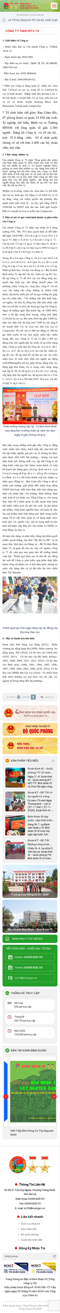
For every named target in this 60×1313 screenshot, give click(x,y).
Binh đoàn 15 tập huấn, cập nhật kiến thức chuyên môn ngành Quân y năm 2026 (40, 818)
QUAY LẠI (49, 697)
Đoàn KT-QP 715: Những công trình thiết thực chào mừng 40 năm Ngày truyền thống (41, 842)
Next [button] (54, 1097)
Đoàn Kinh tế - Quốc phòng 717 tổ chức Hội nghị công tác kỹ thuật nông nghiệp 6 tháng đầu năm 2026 (41, 770)
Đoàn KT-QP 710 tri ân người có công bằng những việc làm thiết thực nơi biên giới (40, 794)
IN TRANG (11, 697)
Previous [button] (6, 1097)
